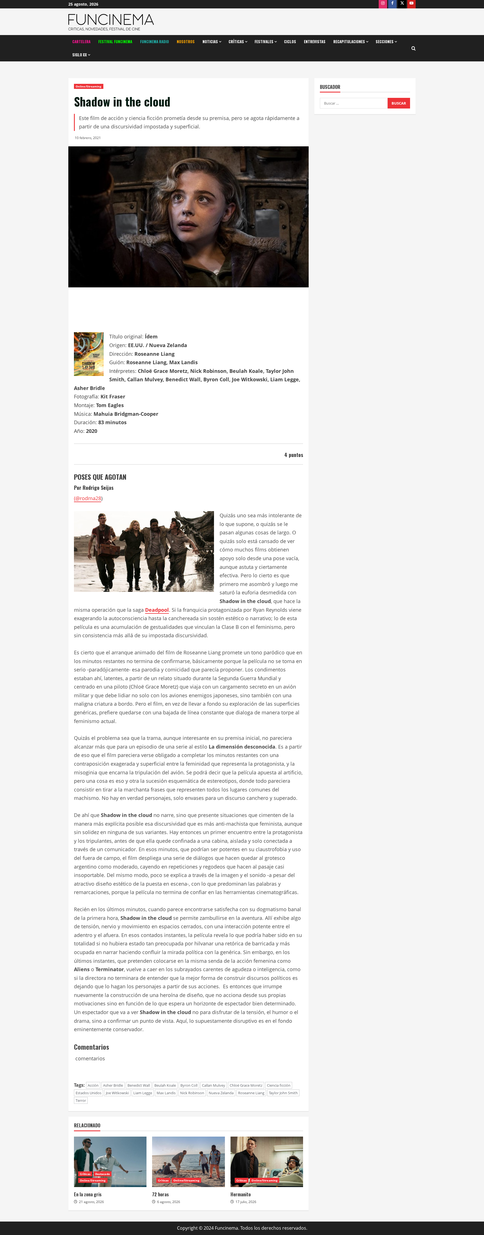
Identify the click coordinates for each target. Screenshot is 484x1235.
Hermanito (241, 1194)
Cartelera (81, 41)
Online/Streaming (89, 86)
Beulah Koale (165, 1085)
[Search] (413, 48)
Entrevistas (314, 41)
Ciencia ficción (278, 1085)
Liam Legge (142, 1092)
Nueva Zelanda (221, 1092)
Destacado (102, 1174)
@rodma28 (88, 498)
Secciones (385, 41)
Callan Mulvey (213, 1085)
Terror (81, 1100)
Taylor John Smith (283, 1092)
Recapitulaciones (349, 41)
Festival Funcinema (115, 41)
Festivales (264, 41)
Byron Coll (188, 1085)
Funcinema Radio (154, 41)
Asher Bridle (113, 1085)
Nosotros (186, 41)
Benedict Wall (138, 1085)
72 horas (160, 1194)
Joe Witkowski (117, 1092)
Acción (93, 1085)
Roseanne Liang (251, 1092)
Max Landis (166, 1092)
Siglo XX (79, 54)
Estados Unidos (88, 1092)
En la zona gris (88, 1194)
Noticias (210, 41)
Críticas (236, 41)
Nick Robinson (192, 1092)
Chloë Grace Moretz (246, 1085)
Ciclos (290, 41)
